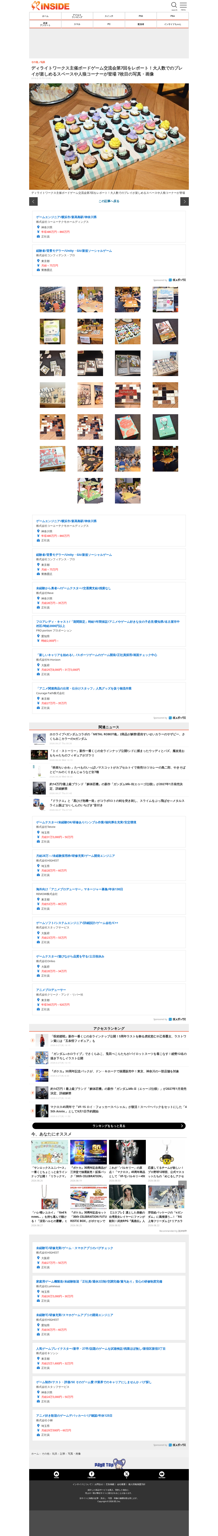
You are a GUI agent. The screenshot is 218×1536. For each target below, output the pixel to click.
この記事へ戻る (109, 200)
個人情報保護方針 (136, 1484)
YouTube (161, 1477)
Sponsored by (160, 280)
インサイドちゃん (172, 24)
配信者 (141, 24)
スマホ (77, 24)
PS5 (141, 16)
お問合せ (99, 1484)
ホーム (45, 16)
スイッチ (109, 16)
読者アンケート (45, 24)
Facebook (91, 1477)
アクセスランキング (77, 16)
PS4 (173, 16)
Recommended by (168, 1230)
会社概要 (121, 1484)
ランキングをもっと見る (109, 1126)
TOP (109, 1463)
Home (56, 1477)
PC (109, 24)
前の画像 (33, 201)
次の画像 (184, 201)
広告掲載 (110, 1484)
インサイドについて (82, 1484)
